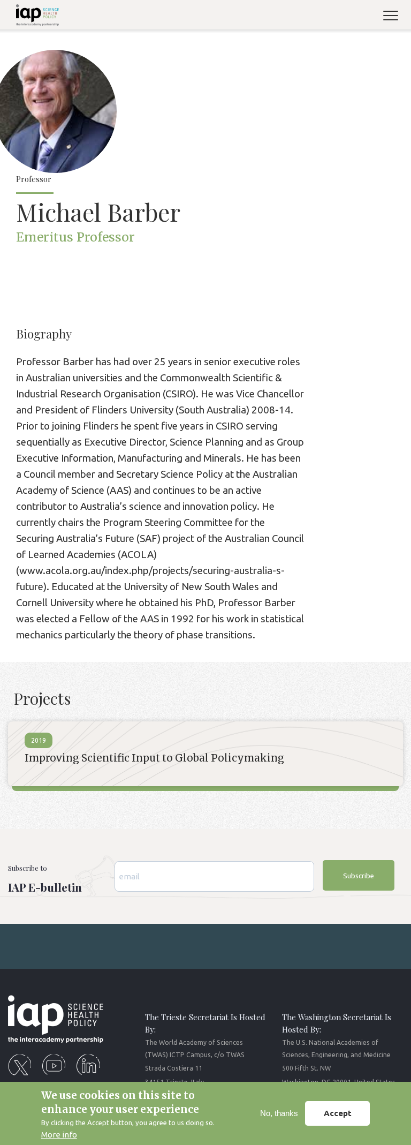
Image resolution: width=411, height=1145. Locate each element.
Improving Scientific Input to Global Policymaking (154, 758)
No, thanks (279, 1113)
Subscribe (358, 875)
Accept (338, 1113)
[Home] (33, 16)
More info (59, 1134)
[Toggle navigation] (395, 17)
